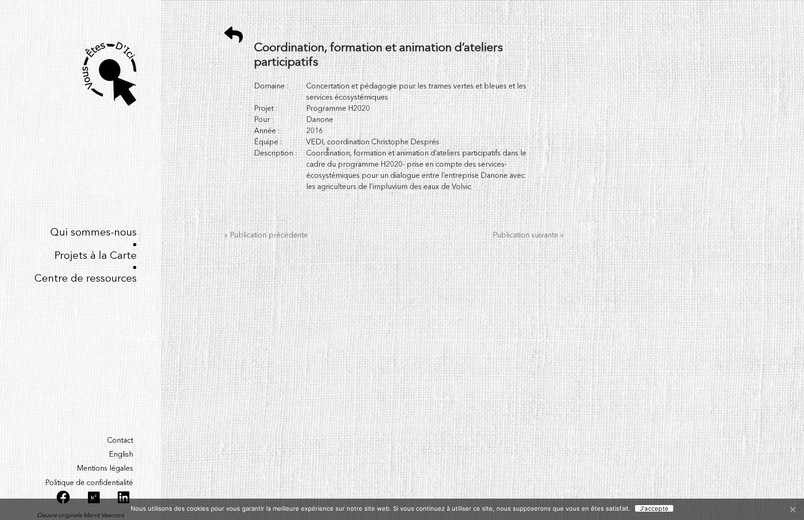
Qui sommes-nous (93, 233)
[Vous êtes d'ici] (80, 73)
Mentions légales (105, 469)
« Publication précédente (266, 235)
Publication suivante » (528, 235)
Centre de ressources (85, 279)
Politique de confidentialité (89, 483)
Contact (120, 441)
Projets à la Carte (95, 256)
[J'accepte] (792, 509)
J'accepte (654, 508)
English (121, 455)
